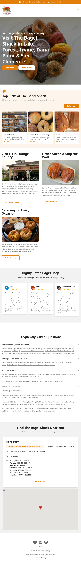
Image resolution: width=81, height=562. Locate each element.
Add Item (6, 142)
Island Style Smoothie (23, 353)
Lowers (8, 351)
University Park (6, 397)
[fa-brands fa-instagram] (40, 542)
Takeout (15, 377)
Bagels (10, 362)
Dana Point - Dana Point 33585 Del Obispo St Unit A (25, 446)
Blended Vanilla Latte (38, 353)
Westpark (70, 395)
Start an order (40, 482)
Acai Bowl (12, 353)
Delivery (21, 377)
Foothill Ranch (6, 411)
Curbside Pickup (33, 377)
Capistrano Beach (7, 404)
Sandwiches (22, 362)
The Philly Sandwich (64, 351)
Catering (18, 381)
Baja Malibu (23, 351)
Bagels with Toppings (37, 365)
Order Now (71, 106)
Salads (4, 365)
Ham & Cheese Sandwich (35, 351)
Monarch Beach (33, 404)
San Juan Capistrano (20, 404)
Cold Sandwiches (23, 365)
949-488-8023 (13, 456)
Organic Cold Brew (52, 353)
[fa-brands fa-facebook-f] (35, 542)
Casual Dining (41, 374)
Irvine (55, 395)
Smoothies (33, 362)
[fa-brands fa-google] (46, 542)
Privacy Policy (45, 551)
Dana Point (69, 402)
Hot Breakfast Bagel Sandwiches (61, 362)
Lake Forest (67, 409)
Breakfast (11, 374)
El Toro (34, 411)
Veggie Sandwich (61, 349)
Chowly (43, 558)
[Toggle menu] (78, 10)
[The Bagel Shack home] (6, 10)
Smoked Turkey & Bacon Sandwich (43, 349)
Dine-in (63, 374)
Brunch (24, 374)
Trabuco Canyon (25, 411)
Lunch (17, 374)
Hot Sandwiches (12, 365)
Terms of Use (35, 551)
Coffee (15, 362)
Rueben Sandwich (51, 351)
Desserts (52, 365)
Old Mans (15, 351)
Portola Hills (16, 411)
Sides (47, 365)
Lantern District (44, 404)
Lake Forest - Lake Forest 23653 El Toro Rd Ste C (62, 446)
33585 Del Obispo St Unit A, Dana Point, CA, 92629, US (27, 452)
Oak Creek (15, 397)
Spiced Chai (63, 353)
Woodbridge (62, 395)
